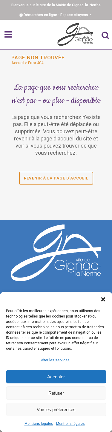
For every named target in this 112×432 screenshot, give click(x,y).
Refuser (56, 393)
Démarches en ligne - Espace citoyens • (58, 15)
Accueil (17, 63)
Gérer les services (54, 360)
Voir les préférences (56, 409)
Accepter (56, 376)
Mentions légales (38, 424)
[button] (103, 299)
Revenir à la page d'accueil (56, 178)
